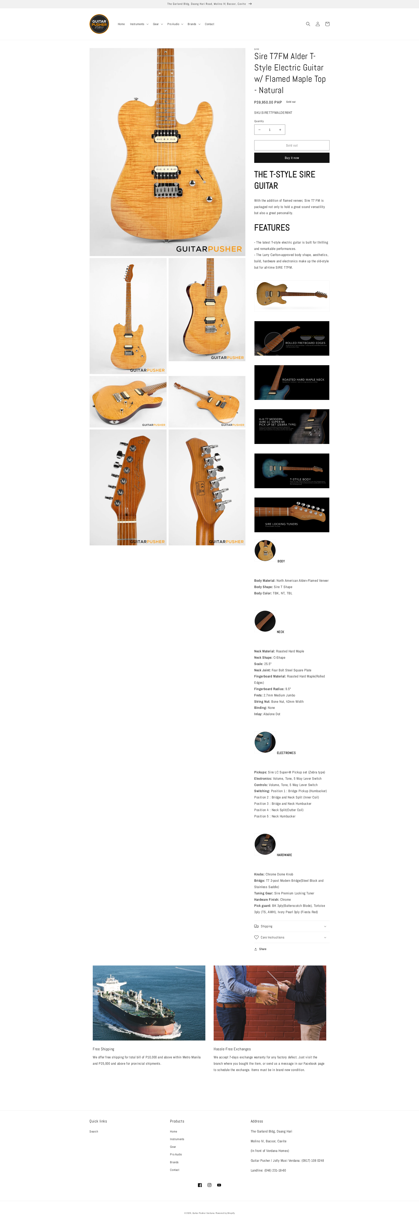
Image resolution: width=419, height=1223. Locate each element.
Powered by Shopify (225, 1213)
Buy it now (292, 157)
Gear (173, 1147)
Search (93, 1131)
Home (173, 1131)
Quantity (259, 121)
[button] (138, 24)
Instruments (177, 1139)
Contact (174, 1170)
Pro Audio (176, 1154)
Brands (174, 1162)
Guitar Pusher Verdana (203, 1213)
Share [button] (262, 949)
